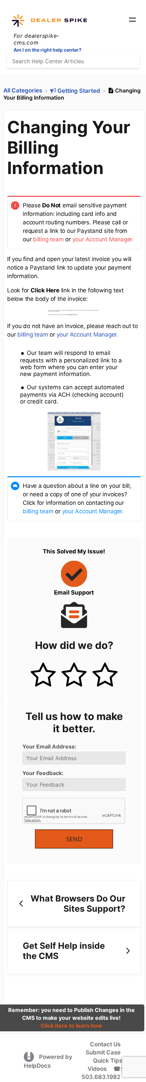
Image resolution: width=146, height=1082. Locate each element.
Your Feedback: (42, 773)
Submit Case (103, 1052)
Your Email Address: (49, 746)
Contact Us (105, 1044)
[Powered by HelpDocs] (30, 1056)
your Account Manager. (103, 239)
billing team (48, 239)
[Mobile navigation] (132, 20)
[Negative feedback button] (105, 675)
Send (74, 839)
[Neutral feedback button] (74, 675)
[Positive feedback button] (43, 675)
